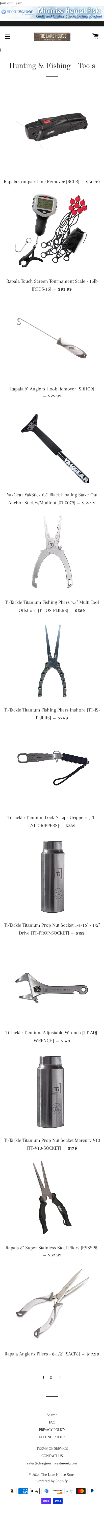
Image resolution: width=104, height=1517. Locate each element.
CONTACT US (52, 1455)
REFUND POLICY (52, 1437)
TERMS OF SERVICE (52, 1448)
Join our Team (11, 3)
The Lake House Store (58, 1474)
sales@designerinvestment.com (52, 1463)
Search (52, 1415)
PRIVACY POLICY (52, 1429)
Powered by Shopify (52, 1481)
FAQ (52, 1422)
